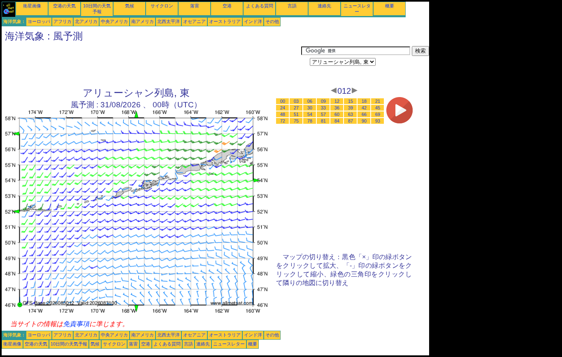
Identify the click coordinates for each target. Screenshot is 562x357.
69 (377, 114)
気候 (129, 5)
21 (377, 101)
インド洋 (253, 21)
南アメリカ (142, 21)
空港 (227, 5)
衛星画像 (32, 5)
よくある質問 (259, 5)
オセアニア (194, 21)
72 (282, 120)
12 (336, 101)
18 (364, 101)
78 (309, 120)
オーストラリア (225, 21)
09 (323, 101)
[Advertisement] (151, 64)
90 (364, 120)
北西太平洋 (168, 21)
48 (282, 114)
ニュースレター (229, 343)
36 (336, 107)
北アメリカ (86, 21)
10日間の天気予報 (69, 343)
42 (364, 107)
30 (309, 107)
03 (296, 101)
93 (377, 120)
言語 (292, 5)
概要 (389, 5)
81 (323, 120)
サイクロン (162, 5)
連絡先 (324, 5)
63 (350, 114)
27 (296, 107)
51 (296, 114)
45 (377, 107)
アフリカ (62, 21)
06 (309, 101)
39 (350, 107)
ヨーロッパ (39, 21)
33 (323, 107)
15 (350, 101)
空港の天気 (64, 5)
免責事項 (76, 323)
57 (323, 114)
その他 (272, 21)
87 (350, 120)
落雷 (194, 5)
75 (296, 120)
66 (364, 114)
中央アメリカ (114, 21)
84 (336, 120)
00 (282, 101)
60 (336, 114)
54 (309, 114)
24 (282, 107)
